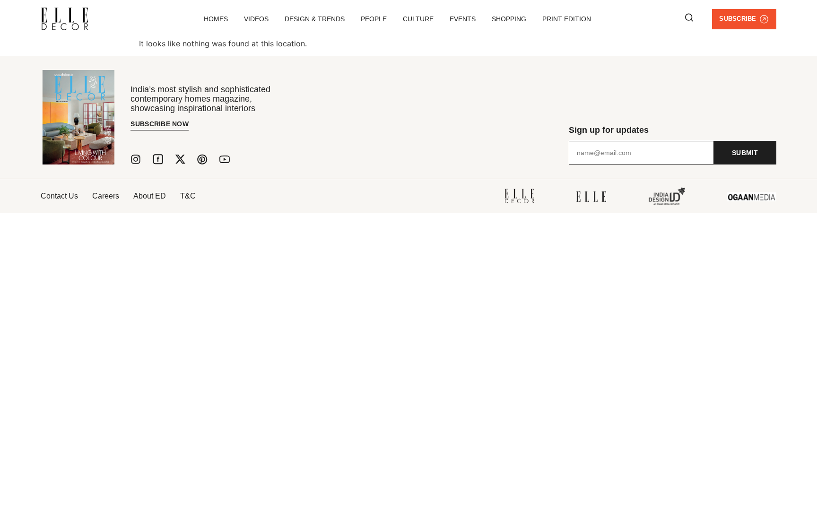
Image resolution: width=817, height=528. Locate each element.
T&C (188, 196)
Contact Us (59, 196)
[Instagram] (135, 159)
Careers (105, 196)
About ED (149, 196)
